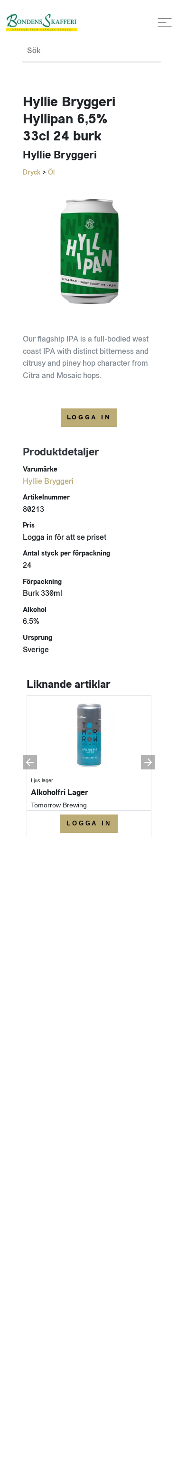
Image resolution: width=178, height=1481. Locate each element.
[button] (30, 762)
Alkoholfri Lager (59, 792)
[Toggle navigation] (162, 22)
